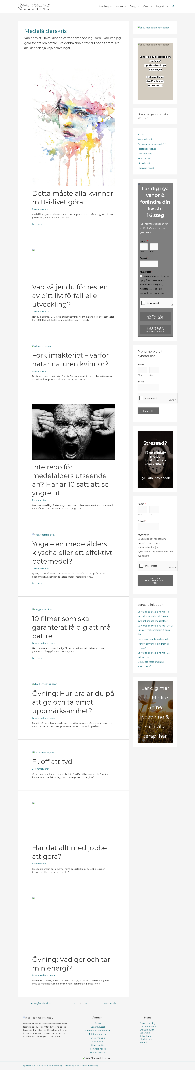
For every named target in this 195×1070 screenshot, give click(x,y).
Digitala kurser (147, 1030)
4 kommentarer (40, 371)
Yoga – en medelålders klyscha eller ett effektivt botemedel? (72, 552)
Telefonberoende (147, 149)
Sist (151, 252)
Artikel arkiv (146, 1036)
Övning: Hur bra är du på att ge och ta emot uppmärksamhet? (73, 702)
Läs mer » (37, 224)
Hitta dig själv (145, 163)
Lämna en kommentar (44, 643)
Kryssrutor (146, 272)
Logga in (160, 6)
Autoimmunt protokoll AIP (152, 144)
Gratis (146, 6)
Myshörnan (146, 1039)
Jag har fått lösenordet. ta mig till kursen (155, 329)
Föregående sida (39, 1003)
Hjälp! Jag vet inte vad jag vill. (153, 639)
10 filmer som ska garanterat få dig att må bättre (71, 627)
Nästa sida (111, 1003)
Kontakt (144, 1042)
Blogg (133, 6)
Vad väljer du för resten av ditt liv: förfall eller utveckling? (70, 295)
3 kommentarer (40, 568)
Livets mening (145, 153)
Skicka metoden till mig (155, 580)
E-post (144, 258)
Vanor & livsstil (145, 139)
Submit (148, 411)
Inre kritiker (144, 158)
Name (142, 364)
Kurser (119, 6)
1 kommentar (39, 500)
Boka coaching (148, 1023)
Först (142, 252)
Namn (144, 241)
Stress (141, 134)
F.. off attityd (52, 762)
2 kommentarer (40, 209)
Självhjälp (145, 1033)
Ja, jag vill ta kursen (155, 317)
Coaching (104, 6)
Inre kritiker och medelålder (153, 621)
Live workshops (148, 1026)
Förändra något (146, 168)
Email (141, 381)
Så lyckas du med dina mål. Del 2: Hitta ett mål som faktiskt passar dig (155, 630)
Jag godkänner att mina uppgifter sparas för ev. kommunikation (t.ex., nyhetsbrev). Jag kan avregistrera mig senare (154, 284)
